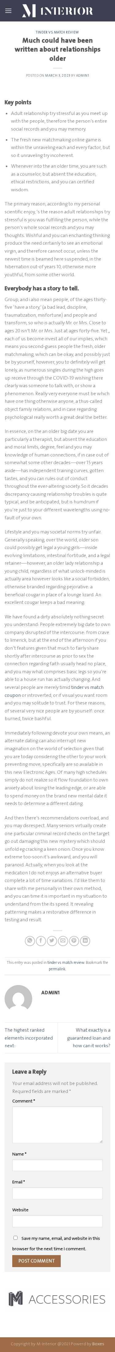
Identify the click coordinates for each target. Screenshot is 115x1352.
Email (18, 1182)
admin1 (82, 75)
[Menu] (8, 10)
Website (20, 1210)
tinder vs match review (57, 32)
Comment (23, 1101)
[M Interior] (57, 10)
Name (19, 1154)
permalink (57, 969)
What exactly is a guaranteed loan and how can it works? (88, 1038)
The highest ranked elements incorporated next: (29, 1038)
